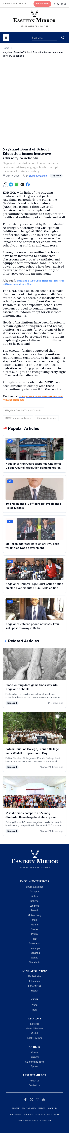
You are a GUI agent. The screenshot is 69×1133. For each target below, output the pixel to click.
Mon (34, 920)
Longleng (34, 905)
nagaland (29, 1108)
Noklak (34, 929)
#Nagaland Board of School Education (23, 410)
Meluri (34, 910)
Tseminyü (34, 948)
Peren (34, 934)
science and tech (47, 1114)
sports (28, 1114)
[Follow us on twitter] (58, 4)
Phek (34, 938)
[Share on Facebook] (28, 184)
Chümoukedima (34, 887)
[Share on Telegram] (11, 184)
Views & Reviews (34, 1028)
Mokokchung (34, 915)
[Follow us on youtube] (65, 4)
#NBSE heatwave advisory (18, 418)
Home (6, 47)
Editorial (34, 1023)
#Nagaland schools (46, 418)
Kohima (34, 901)
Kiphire (34, 896)
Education (34, 981)
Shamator (34, 943)
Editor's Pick (34, 986)
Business (34, 1057)
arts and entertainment (34, 1120)
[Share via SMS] (22, 184)
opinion (15, 1114)
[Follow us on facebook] (54, 4)
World (34, 1005)
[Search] (63, 37)
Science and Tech (34, 1061)
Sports (34, 1066)
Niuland (35, 924)
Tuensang (34, 953)
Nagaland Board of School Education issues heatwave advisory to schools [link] (33, 54)
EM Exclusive (34, 976)
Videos (34, 1052)
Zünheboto (34, 962)
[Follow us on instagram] (62, 4)
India (34, 1009)
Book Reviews (34, 1038)
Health (34, 990)
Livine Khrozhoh (38, 175)
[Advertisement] (34, 105)
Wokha (34, 957)
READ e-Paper (42, 4)
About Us (34, 1080)
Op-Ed (34, 1033)
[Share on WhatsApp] (16, 184)
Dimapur (34, 891)
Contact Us (34, 1085)
